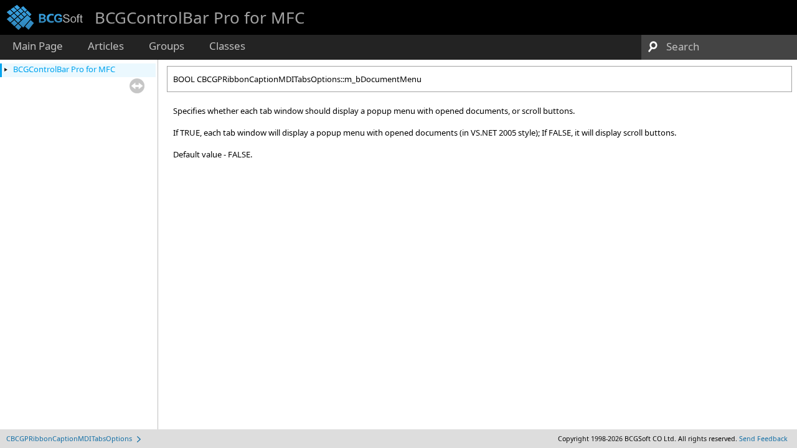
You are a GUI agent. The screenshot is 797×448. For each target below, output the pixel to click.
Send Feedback (763, 438)
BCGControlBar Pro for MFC (64, 69)
